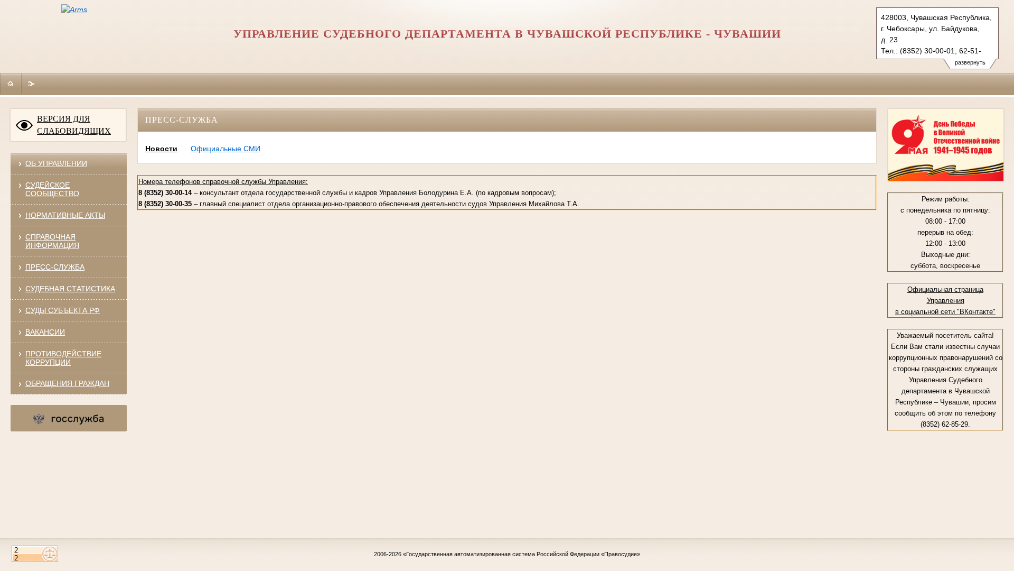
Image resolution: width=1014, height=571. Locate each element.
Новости (161, 148)
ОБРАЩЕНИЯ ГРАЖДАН (67, 383)
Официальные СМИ (225, 148)
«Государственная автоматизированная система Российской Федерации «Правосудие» (521, 554)
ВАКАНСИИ (45, 332)
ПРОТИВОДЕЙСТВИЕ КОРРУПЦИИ (63, 357)
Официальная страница (945, 289)
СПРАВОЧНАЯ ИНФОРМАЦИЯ (52, 241)
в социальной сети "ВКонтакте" (945, 312)
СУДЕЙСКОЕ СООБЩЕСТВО (52, 189)
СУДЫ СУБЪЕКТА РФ (62, 310)
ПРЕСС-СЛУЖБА (54, 267)
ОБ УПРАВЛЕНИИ (56, 163)
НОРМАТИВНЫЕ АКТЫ (65, 215)
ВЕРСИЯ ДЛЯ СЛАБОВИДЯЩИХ (74, 124)
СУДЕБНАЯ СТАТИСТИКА (70, 288)
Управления (945, 301)
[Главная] (10, 83)
